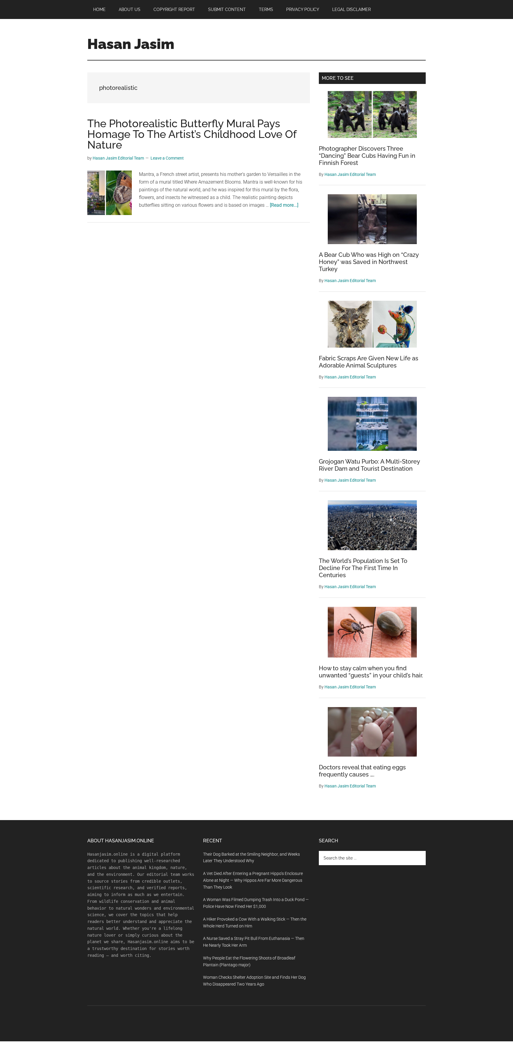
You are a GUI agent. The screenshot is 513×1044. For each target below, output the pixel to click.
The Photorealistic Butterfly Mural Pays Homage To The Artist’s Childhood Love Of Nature (191, 134)
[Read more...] (284, 205)
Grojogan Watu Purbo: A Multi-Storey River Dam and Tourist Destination (369, 465)
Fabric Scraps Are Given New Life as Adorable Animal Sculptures (368, 362)
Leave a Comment (167, 158)
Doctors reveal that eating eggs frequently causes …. (362, 771)
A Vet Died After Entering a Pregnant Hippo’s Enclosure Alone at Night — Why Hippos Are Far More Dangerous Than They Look (253, 880)
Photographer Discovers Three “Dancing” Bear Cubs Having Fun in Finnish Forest (367, 155)
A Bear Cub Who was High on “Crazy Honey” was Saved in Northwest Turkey (369, 262)
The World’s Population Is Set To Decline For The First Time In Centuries (363, 568)
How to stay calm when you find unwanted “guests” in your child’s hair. (371, 672)
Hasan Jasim (130, 44)
